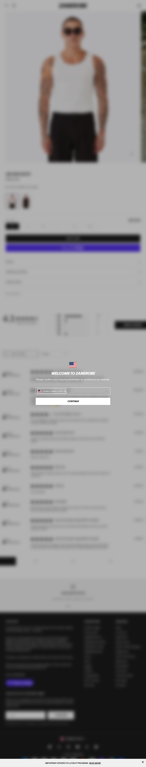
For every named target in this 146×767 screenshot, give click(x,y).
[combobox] (52, 391)
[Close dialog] (143, 762)
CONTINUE (73, 401)
